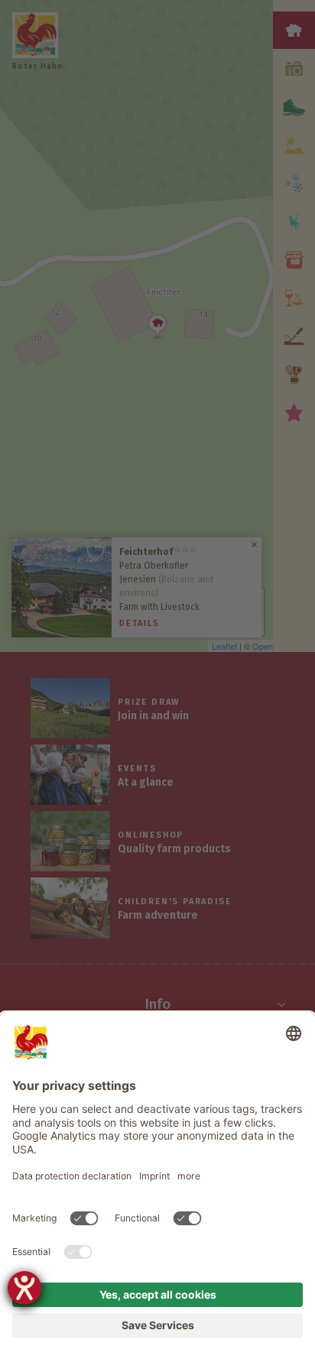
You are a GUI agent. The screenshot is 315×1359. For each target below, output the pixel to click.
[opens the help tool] (24, 1288)
